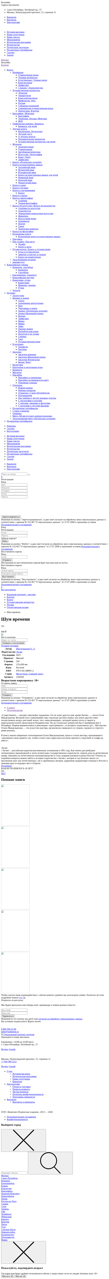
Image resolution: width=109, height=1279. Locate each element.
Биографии (23, 116)
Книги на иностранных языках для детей (38, 175)
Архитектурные (26, 147)
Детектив (22, 93)
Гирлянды (23, 347)
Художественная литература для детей (36, 141)
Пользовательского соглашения (16, 524)
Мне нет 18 (20, 1276)
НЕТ (3, 773)
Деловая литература (27, 77)
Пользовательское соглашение (21, 1117)
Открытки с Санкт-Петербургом (34, 393)
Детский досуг (25, 134)
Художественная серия (29, 341)
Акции (10, 55)
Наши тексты (13, 37)
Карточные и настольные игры (27, 367)
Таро (20, 339)
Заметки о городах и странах (32, 254)
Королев (5, 1222)
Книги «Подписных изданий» (27, 162)
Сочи (3, 1206)
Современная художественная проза (35, 108)
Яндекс (4, 1049)
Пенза (4, 1224)
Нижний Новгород (10, 1193)
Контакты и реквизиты (23, 1102)
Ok (24, 997)
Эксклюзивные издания (24, 259)
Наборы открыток (27, 390)
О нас (9, 1071)
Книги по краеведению (29, 257)
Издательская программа (19, 42)
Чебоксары (6, 1216)
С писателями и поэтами (30, 400)
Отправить (6, 560)
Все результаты (8, 589)
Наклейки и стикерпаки (29, 377)
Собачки (22, 336)
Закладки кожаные (27, 354)
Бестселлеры (13, 431)
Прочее (21, 223)
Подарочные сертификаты (19, 50)
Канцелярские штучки (23, 277)
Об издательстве (15, 710)
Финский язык (25, 180)
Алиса (21, 300)
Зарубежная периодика (29, 152)
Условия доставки (9, 646)
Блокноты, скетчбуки (22, 267)
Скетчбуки (23, 272)
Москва (5, 1175)
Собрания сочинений (28, 106)
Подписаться (7, 1016)
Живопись (23, 216)
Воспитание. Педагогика (30, 131)
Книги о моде (25, 247)
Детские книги (19, 129)
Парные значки (25, 329)
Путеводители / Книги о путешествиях (31, 249)
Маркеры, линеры (27, 285)
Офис (21, 326)
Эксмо (19, 652)
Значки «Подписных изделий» (33, 311)
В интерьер (17, 344)
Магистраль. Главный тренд (29, 674)
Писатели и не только (28, 334)
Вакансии (11, 17)
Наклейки (17, 375)
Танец (21, 226)
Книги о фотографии (22, 198)
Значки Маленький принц (30, 313)
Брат (20, 306)
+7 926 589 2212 (9, 1061)
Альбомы (22, 200)
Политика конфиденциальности (28, 1094)
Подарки (11, 293)
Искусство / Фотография (30, 154)
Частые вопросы (20, 1092)
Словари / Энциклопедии (30, 88)
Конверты (17, 370)
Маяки (21, 323)
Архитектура (24, 211)
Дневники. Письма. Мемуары (32, 118)
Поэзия (21, 103)
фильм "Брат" (24, 362)
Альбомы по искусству (29, 208)
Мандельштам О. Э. (25, 649)
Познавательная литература (31, 139)
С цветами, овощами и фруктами (34, 403)
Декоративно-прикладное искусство (35, 213)
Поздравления (25, 395)
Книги (10, 70)
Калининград (7, 1234)
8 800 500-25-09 (8, 1029)
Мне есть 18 (7, 1276)
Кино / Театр (24, 157)
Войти (4, 541)
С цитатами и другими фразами (33, 406)
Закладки (16, 352)
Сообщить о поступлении (13, 643)
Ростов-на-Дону (9, 1201)
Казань (4, 1186)
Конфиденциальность (17, 1119)
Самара (4, 1204)
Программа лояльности (23, 1097)
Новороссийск (8, 1232)
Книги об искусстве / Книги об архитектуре (33, 206)
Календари (17, 365)
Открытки (17, 385)
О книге (11, 708)
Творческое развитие (28, 229)
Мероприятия (13, 39)
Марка (21, 321)
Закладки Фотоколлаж (29, 359)
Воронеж (5, 1181)
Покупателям (13, 22)
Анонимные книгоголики (30, 303)
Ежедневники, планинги (24, 275)
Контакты (11, 20)
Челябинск (6, 1214)
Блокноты (23, 270)
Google (12, 1049)
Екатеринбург (8, 1183)
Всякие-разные (25, 388)
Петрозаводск (7, 1237)
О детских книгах (26, 136)
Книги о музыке (20, 188)
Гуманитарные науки (28, 75)
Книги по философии (22, 231)
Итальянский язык (27, 172)
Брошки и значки (20, 298)
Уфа (3, 1211)
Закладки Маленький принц (32, 357)
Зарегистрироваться (11, 517)
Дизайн (21, 244)
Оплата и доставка (21, 1086)
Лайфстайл (23, 85)
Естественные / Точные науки (32, 80)
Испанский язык (26, 170)
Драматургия (24, 95)
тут (20, 997)
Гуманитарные (25, 149)
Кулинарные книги (21, 234)
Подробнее (6, 766)
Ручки (21, 288)
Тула (3, 1227)
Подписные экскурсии (18, 47)
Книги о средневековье (23, 190)
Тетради (16, 290)
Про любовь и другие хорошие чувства (37, 398)
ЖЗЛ (20, 121)
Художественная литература (26, 90)
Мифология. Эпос (27, 100)
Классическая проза (27, 98)
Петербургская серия (28, 331)
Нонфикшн (17, 72)
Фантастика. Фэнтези (28, 111)
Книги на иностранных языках (27, 165)
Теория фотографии (27, 203)
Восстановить (8, 577)
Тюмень (5, 1209)
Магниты (17, 372)
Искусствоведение (27, 218)
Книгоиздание (25, 82)
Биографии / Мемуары (23, 113)
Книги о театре (19, 195)
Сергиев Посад (8, 1229)
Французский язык (27, 182)
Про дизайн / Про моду (23, 241)
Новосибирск (7, 1196)
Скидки (10, 52)
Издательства (13, 45)
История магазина (15, 32)
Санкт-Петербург (9, 1178)
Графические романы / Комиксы (28, 124)
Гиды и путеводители (28, 252)
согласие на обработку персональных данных (60, 1019)
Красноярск (6, 1191)
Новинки (11, 426)
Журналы (17, 144)
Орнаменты (24, 221)
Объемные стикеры (27, 382)
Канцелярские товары (17, 265)
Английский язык (26, 167)
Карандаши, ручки (21, 280)
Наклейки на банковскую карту (33, 380)
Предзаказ (17, 239)
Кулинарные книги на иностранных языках (39, 236)
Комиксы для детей (27, 126)
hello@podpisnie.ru (10, 1031)
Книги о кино (19, 185)
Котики (21, 316)
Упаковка (17, 413)
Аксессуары (18, 295)
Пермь (4, 1199)
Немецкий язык (25, 177)
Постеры (22, 349)
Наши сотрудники (15, 34)
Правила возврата (21, 1089)
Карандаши (23, 282)
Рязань (4, 1240)
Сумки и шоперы (20, 411)
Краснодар (6, 1188)
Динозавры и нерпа (27, 308)
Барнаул (5, 1219)
